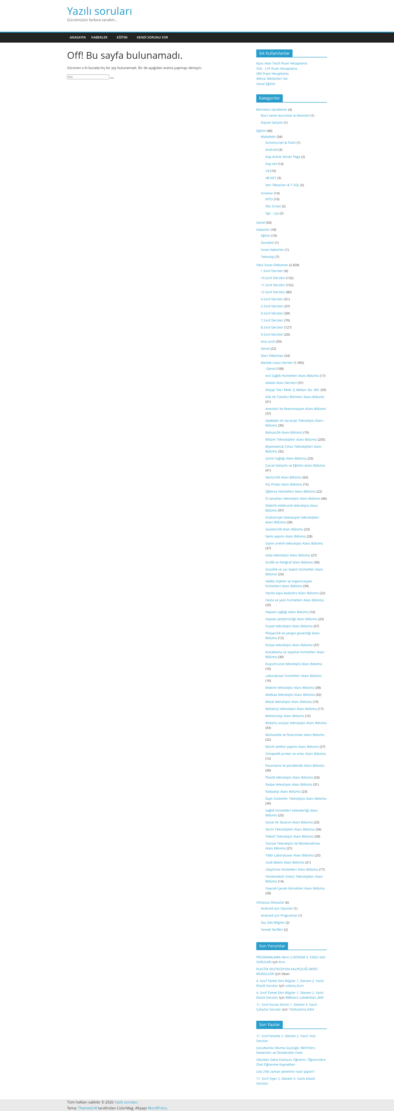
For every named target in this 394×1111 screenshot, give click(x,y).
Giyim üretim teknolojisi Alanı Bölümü (294, 543)
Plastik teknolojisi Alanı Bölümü (289, 777)
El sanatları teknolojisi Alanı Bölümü (292, 498)
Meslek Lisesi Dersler (277, 362)
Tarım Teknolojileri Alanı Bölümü (290, 829)
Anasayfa (78, 37)
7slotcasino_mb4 (301, 1009)
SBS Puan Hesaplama (272, 73)
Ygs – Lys (272, 213)
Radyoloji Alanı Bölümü (283, 791)
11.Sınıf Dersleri (273, 285)
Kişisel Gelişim (272, 122)
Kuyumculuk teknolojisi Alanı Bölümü (293, 664)
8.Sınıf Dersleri (272, 327)
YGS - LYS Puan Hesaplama (276, 68)
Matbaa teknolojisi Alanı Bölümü (290, 694)
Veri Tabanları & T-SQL (282, 185)
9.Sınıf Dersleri (272, 334)
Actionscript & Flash (280, 142)
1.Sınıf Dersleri (272, 271)
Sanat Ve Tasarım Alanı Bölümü (289, 822)
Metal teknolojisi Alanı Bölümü (288, 702)
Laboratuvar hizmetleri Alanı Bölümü (293, 676)
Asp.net (271, 164)
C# (267, 171)
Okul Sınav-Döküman (272, 265)
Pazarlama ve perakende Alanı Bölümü (294, 765)
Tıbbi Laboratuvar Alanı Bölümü (289, 855)
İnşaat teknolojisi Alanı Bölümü (289, 626)
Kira (282, 962)
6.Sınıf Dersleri (272, 313)
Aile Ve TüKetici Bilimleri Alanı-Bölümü (294, 397)
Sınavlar (267, 193)
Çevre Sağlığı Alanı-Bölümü (286, 458)
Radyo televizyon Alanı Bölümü (288, 784)
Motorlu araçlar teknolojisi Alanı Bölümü (296, 723)
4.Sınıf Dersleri (272, 299)
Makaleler (268, 136)
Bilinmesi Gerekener (271, 109)
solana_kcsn (294, 985)
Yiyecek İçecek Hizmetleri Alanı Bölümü (295, 888)
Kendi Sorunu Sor (152, 37)
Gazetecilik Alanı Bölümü (284, 529)
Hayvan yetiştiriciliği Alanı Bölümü (291, 619)
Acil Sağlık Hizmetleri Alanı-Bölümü (292, 375)
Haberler (99, 37)
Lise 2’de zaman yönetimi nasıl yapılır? (285, 1071)
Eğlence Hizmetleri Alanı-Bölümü (290, 491)
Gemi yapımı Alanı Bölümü (285, 536)
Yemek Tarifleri (272, 929)
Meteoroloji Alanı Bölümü (284, 716)
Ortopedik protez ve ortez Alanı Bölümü (295, 753)
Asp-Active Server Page (282, 156)
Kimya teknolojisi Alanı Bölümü (289, 645)
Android (271, 149)
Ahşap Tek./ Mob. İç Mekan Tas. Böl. (292, 390)
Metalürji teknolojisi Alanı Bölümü (291, 709)
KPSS (269, 199)
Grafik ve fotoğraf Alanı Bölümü (289, 562)
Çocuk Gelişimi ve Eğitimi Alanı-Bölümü (295, 465)
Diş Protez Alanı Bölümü (283, 484)
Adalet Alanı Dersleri (281, 383)
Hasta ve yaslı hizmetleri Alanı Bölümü (294, 600)
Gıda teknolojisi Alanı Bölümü (287, 555)
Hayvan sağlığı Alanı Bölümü (287, 612)
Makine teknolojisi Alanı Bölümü (289, 687)
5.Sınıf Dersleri (272, 306)
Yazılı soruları (99, 11)
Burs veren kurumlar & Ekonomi (285, 115)
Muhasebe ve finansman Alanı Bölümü (294, 735)
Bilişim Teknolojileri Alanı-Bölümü (291, 439)
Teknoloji (268, 257)
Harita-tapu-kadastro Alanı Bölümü (292, 593)
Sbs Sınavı (273, 206)
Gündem (267, 242)
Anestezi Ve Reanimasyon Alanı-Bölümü (295, 408)
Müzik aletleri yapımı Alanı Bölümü (292, 746)
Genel (260, 222)
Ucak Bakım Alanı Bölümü (284, 862)
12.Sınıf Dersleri (273, 292)
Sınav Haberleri (272, 249)
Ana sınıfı (268, 341)
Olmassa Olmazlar (270, 902)
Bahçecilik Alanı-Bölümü (283, 432)
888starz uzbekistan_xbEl (304, 997)
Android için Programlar (279, 915)
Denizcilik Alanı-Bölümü (283, 477)
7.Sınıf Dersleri (272, 320)
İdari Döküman (272, 355)
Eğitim (122, 37)
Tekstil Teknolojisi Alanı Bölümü (289, 836)
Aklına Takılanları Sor (272, 78)
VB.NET (270, 178)
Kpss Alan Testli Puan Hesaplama (281, 63)
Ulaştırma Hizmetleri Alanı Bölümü (291, 869)
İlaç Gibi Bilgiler (273, 922)
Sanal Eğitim (265, 84)
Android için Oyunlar (277, 908)
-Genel (270, 368)
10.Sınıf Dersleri (273, 278)
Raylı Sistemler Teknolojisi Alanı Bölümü (296, 798)
